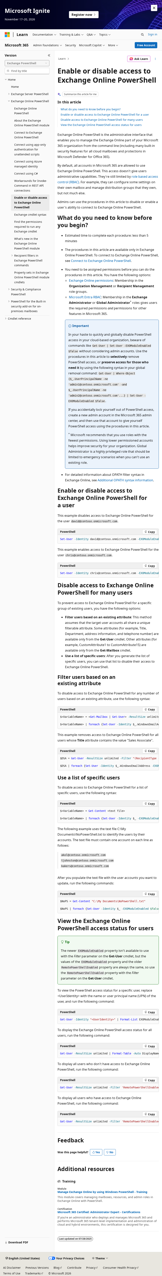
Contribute (74, 1267)
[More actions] (155, 59)
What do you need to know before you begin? (91, 109)
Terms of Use (11, 1273)
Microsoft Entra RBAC (85, 297)
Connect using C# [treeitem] (26, 173)
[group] (108, 539)
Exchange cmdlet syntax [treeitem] (30, 214)
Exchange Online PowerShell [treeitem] (25, 111)
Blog (56, 1267)
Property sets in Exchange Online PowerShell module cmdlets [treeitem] (31, 277)
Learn (62, 58)
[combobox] (27, 63)
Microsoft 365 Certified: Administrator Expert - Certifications (98, 1212)
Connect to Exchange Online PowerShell (101, 261)
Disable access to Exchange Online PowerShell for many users (102, 120)
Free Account (146, 45)
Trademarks (33, 1273)
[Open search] (142, 34)
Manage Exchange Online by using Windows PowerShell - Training (102, 1192)
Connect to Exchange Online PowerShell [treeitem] (28, 135)
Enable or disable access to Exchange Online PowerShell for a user (105, 114)
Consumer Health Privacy (119, 1267)
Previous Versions (37, 1267)
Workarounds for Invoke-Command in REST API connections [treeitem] (30, 185)
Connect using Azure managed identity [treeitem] (28, 164)
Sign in (152, 34)
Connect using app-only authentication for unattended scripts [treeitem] (30, 149)
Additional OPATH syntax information (125, 480)
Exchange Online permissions (91, 280)
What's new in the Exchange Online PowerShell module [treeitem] (27, 243)
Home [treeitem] (15, 87)
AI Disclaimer (12, 1267)
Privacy (90, 1267)
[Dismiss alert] (154, 8)
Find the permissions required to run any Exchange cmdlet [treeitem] (28, 226)
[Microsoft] (7, 34)
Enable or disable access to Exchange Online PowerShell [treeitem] (30, 202)
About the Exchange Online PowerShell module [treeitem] (31, 123)
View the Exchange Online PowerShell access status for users (101, 125)
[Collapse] (49, 55)
